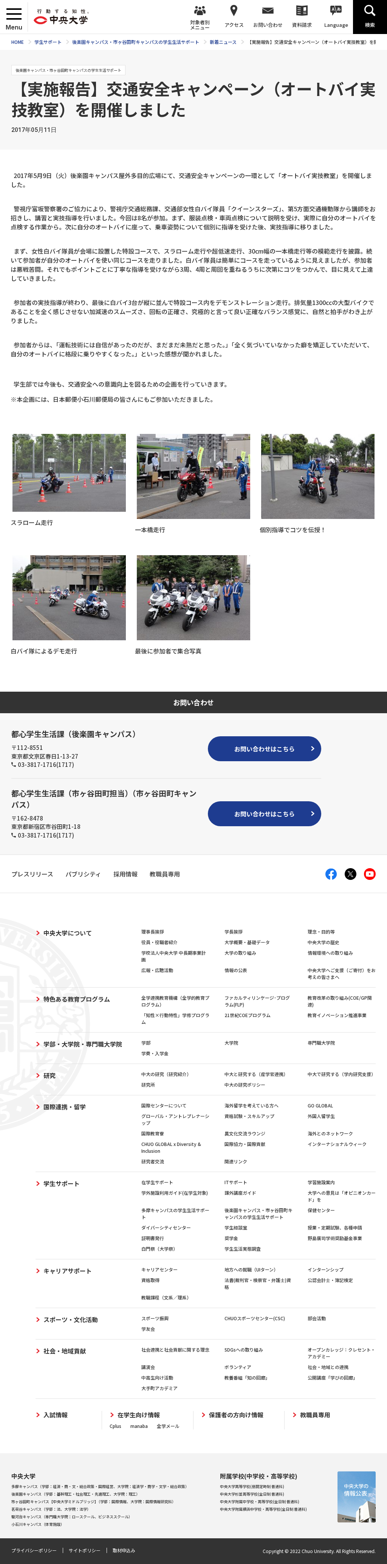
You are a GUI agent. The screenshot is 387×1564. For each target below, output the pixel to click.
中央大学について (67, 932)
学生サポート (61, 1183)
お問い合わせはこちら (264, 748)
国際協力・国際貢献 (244, 1144)
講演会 (148, 1367)
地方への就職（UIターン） (251, 1269)
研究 (49, 1075)
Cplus (115, 1426)
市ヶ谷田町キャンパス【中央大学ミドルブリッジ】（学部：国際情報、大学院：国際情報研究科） (93, 1501)
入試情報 (55, 1415)
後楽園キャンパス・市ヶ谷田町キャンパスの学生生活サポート (258, 1213)
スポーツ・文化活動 (70, 1319)
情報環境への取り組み (330, 952)
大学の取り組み (240, 952)
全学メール (168, 1426)
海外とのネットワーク (330, 1133)
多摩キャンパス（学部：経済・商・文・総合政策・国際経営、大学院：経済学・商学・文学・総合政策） (100, 1486)
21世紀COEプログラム (247, 1015)
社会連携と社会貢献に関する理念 (175, 1349)
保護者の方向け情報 (236, 1415)
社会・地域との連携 (328, 1367)
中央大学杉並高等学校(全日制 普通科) (252, 1494)
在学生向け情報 (139, 1415)
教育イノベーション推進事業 (337, 1015)
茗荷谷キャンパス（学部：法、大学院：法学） (51, 1509)
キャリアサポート (67, 1270)
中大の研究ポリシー (244, 1084)
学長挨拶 (233, 931)
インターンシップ (326, 1269)
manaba (139, 1426)
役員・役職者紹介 (159, 942)
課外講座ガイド (240, 1192)
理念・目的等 (321, 931)
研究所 (148, 1084)
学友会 (148, 1329)
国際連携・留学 (64, 1106)
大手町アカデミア (159, 1388)
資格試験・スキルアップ (249, 1116)
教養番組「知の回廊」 (247, 1377)
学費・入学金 (155, 1053)
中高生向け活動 (157, 1377)
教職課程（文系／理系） (166, 1297)
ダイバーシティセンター (166, 1227)
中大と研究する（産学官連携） (256, 1074)
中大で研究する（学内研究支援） (342, 1074)
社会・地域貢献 (64, 1350)
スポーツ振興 (155, 1318)
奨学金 (231, 1238)
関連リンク (235, 1161)
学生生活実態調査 (242, 1248)
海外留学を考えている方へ (251, 1105)
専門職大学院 (321, 1042)
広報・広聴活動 (157, 970)
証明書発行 (152, 1238)
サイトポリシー (85, 1550)
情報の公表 (235, 970)
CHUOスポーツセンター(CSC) (254, 1318)
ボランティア (237, 1367)
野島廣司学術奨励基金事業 (335, 1238)
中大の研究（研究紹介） (166, 1074)
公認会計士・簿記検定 (330, 1280)
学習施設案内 (321, 1182)
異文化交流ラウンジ (244, 1133)
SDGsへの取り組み (243, 1349)
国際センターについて (164, 1105)
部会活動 (317, 1318)
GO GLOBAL (320, 1105)
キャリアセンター (159, 1269)
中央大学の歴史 (323, 942)
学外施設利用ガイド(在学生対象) (174, 1192)
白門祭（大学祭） (159, 1248)
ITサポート (235, 1182)
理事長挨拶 (152, 931)
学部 (145, 1042)
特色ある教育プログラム (76, 998)
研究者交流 (152, 1161)
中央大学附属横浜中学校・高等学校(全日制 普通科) (263, 1509)
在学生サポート (157, 1182)
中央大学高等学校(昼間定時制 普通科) (252, 1486)
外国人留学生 (321, 1116)
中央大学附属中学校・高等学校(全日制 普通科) (259, 1501)
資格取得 (150, 1280)
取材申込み (124, 1550)
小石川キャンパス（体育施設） (37, 1524)
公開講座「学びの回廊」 (333, 1377)
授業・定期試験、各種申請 (335, 1227)
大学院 (231, 1042)
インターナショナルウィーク (337, 1144)
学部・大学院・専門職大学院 (82, 1043)
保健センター (321, 1210)
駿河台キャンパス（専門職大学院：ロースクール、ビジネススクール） (71, 1516)
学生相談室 (235, 1227)
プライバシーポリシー (34, 1550)
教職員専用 (315, 1415)
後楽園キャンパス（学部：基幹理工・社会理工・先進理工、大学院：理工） (75, 1494)
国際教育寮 (152, 1133)
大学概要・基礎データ (247, 942)
